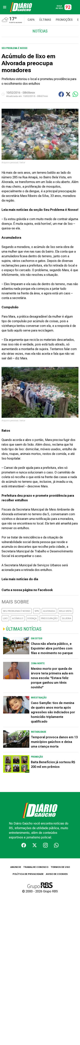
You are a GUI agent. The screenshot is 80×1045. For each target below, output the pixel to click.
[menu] (4, 7)
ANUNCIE (15, 867)
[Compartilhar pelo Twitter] (68, 94)
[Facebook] (23, 845)
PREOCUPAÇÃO (49, 618)
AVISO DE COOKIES (57, 874)
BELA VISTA (65, 611)
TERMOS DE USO (60, 867)
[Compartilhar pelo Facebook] (61, 94)
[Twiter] (34, 845)
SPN (37, 611)
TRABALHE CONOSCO (35, 867)
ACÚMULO (17, 618)
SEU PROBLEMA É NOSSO (16, 611)
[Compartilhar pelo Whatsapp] (75, 94)
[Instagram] (45, 845)
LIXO (5, 618)
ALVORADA (49, 611)
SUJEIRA (66, 618)
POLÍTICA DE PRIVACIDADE (28, 874)
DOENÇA (32, 618)
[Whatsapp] (56, 845)
